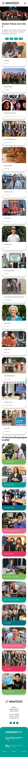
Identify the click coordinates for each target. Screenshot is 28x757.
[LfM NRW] (14, 739)
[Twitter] (17, 723)
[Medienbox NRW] (14, 732)
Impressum (24, 751)
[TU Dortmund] (14, 746)
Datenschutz (4, 751)
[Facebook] (10, 723)
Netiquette (14, 751)
